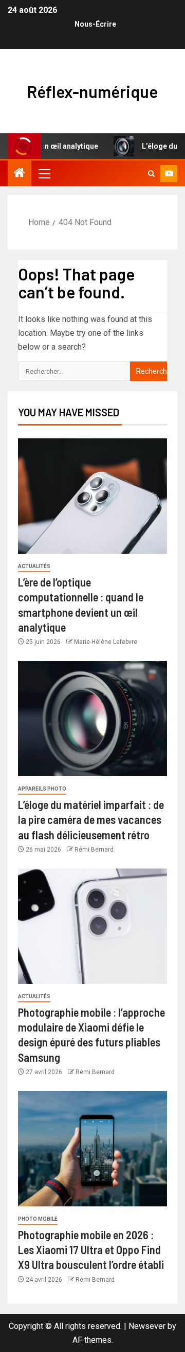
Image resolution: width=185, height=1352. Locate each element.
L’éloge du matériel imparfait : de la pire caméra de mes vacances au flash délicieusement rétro (91, 819)
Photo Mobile (38, 1219)
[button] (43, 173)
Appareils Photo (42, 789)
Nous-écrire (95, 24)
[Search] (151, 174)
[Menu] (43, 173)
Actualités (34, 566)
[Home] (19, 174)
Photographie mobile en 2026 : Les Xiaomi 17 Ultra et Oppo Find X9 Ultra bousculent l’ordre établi (91, 1250)
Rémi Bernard (94, 849)
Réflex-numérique (92, 91)
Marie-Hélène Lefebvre (105, 641)
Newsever (146, 1326)
